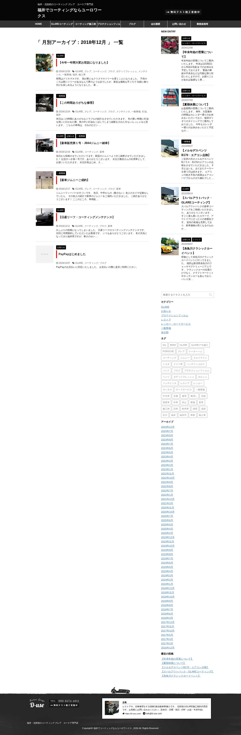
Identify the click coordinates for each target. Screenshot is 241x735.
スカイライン (200, 357)
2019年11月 (167, 541)
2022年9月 (167, 482)
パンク (166, 370)
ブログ (132, 24)
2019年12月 (167, 537)
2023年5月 (167, 452)
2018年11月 (167, 592)
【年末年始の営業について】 (177, 658)
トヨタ (166, 364)
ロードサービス (184, 389)
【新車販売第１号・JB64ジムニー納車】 (85, 143)
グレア (88, 71)
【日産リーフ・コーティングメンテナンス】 (87, 217)
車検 (192, 415)
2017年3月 (167, 639)
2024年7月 (167, 431)
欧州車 (185, 408)
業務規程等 (202, 24)
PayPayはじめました (72, 254)
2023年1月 (167, 469)
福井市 (183, 415)
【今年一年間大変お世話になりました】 (84, 62)
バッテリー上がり (195, 364)
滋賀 (203, 408)
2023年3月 (167, 460)
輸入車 (82, 74)
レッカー (198, 383)
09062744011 (183, 4)
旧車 (175, 408)
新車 (102, 152)
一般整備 (66, 74)
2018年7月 (167, 609)
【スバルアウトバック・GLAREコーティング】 (187, 671)
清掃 (195, 408)
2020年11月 (167, 507)
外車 (175, 402)
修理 (184, 396)
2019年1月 (167, 584)
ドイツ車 (178, 364)
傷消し (193, 396)
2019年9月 (167, 550)
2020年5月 (167, 524)
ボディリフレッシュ (126, 71)
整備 (192, 402)
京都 (175, 396)
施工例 (166, 408)
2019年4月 (167, 571)
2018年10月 (167, 596)
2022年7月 (167, 490)
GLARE (79, 71)
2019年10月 (167, 545)
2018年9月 (167, 600)
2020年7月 (167, 516)
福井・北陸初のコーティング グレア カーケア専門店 (52, 723)
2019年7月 (167, 558)
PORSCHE (168, 351)
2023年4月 (167, 456)
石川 (165, 415)
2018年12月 (167, 588)
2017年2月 (167, 643)
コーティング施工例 (85, 24)
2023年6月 (167, 448)
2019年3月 (167, 575)
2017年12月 (167, 622)
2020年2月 (167, 533)
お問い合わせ (179, 24)
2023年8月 (167, 439)
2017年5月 (167, 634)
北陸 (203, 396)
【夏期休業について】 (195, 104)
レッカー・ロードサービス (176, 323)
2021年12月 (167, 499)
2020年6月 (167, 520)
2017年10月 (167, 630)
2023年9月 (167, 435)
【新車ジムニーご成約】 (74, 179)
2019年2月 (167, 579)
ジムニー (184, 357)
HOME (38, 24)
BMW (173, 345)
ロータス (167, 389)
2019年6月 (167, 562)
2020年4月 (167, 528)
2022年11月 (167, 473)
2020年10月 (167, 511)
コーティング (100, 71)
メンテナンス (123, 111)
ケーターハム (195, 351)
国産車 (166, 402)
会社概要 (155, 24)
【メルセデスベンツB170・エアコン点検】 (185, 667)
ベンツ (166, 377)
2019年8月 (167, 554)
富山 (184, 402)
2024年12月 (167, 426)
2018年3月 (167, 617)
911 (164, 345)
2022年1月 (167, 494)
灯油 (144, 111)
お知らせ (166, 311)
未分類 (164, 332)
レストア (166, 319)
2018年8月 (167, 605)
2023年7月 (167, 443)
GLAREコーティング (62, 24)
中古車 (166, 396)
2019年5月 (167, 567)
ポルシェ (202, 377)
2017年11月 (167, 626)
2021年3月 (167, 503)
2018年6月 (167, 613)
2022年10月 (167, 477)
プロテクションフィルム (108, 25)
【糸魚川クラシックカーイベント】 (181, 675)
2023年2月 (167, 465)
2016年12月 (167, 647)
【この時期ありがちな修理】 (77, 102)
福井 (75, 74)
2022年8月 (167, 486)
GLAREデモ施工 (199, 345)
